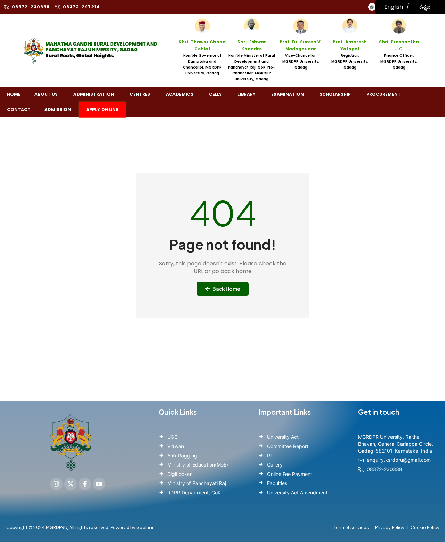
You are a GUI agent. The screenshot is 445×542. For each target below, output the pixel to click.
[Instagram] (372, 7)
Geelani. (144, 528)
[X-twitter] (70, 484)
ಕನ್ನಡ (424, 7)
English (393, 7)
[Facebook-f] (85, 484)
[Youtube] (99, 484)
